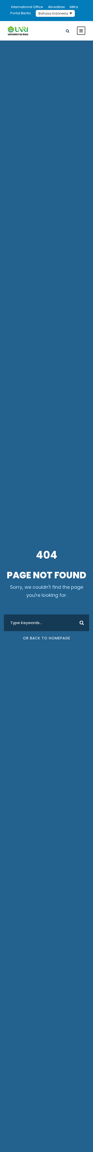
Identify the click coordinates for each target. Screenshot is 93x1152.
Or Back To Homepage (46, 638)
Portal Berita (20, 13)
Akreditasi (56, 6)
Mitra (74, 6)
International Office (27, 6)
